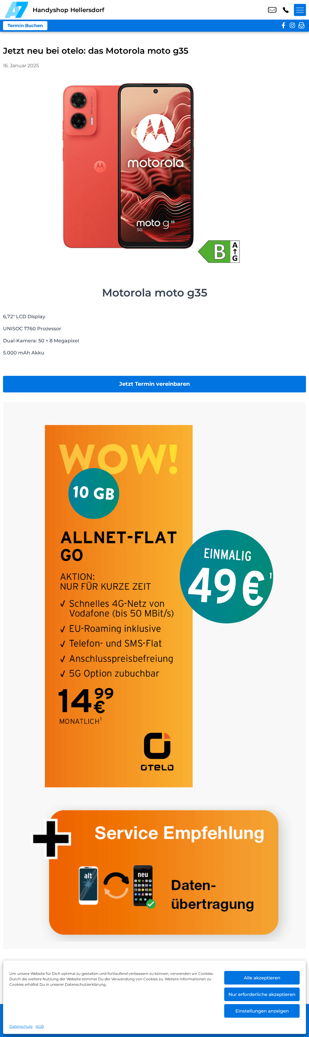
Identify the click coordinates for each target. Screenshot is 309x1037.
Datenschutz (21, 1026)
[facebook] (283, 25)
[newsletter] (301, 25)
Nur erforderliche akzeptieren (261, 994)
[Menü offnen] (300, 10)
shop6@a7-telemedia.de (272, 10)
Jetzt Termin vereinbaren (154, 384)
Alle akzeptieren (262, 978)
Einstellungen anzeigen (262, 1011)
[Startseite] (16, 10)
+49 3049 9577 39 (285, 10)
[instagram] (292, 25)
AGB (40, 1026)
